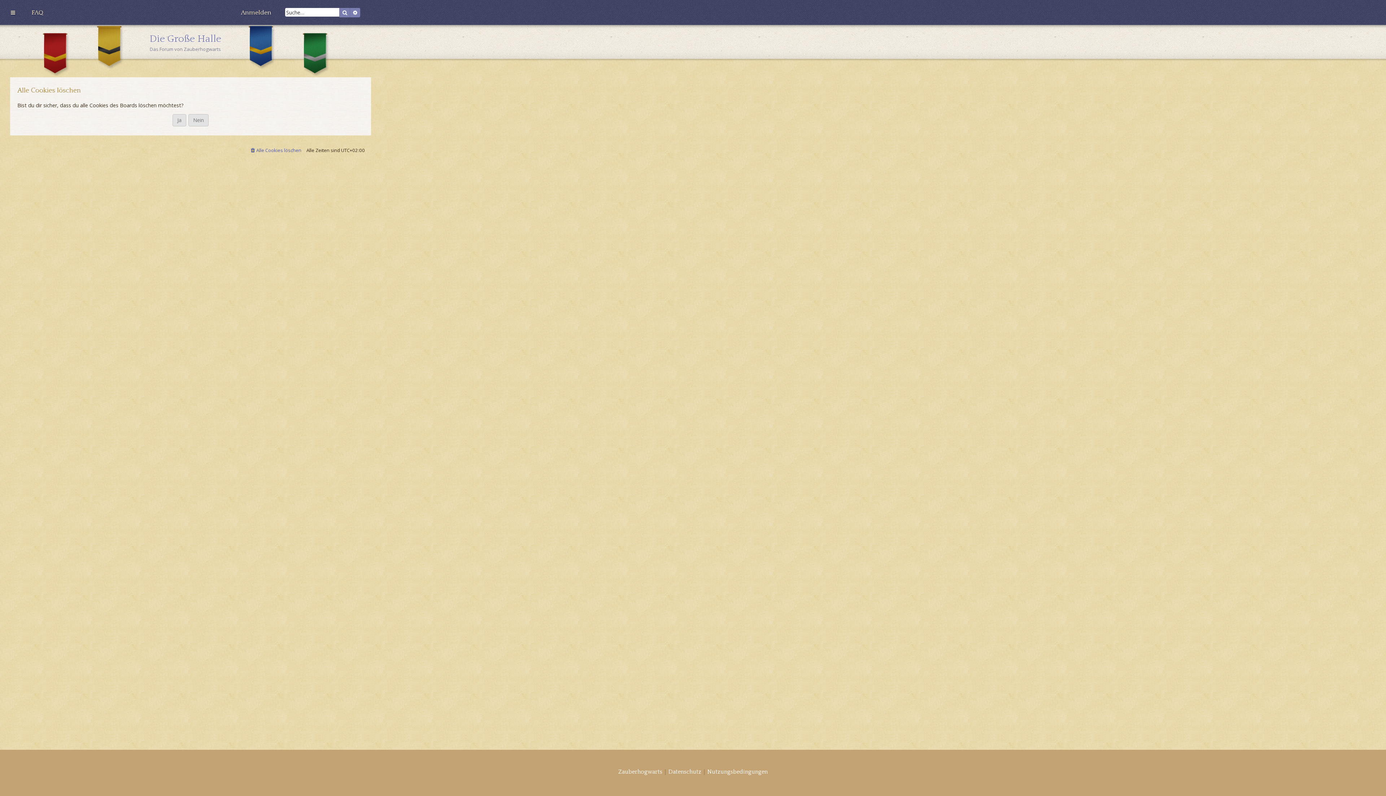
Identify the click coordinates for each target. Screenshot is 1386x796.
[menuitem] (37, 12)
